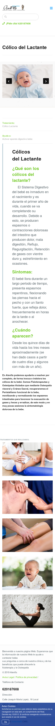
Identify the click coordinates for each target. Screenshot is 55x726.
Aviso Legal (8, 677)
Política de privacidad (26, 677)
